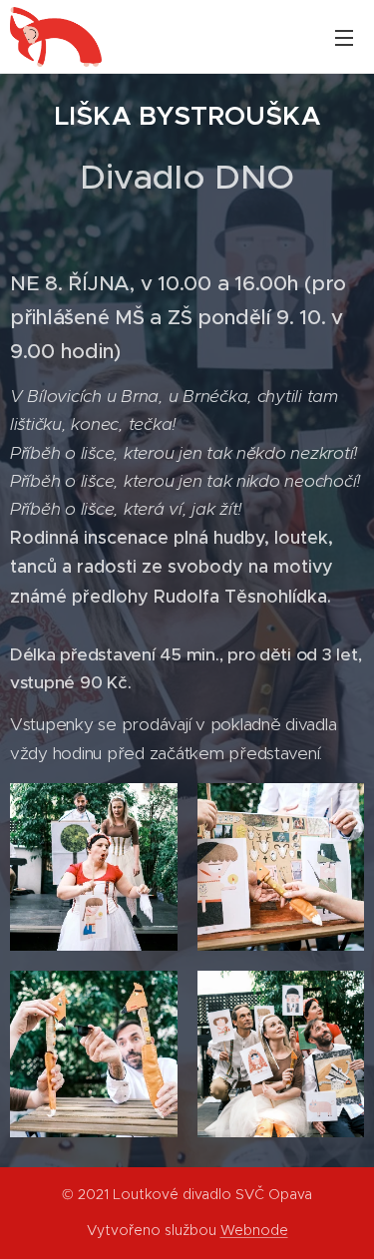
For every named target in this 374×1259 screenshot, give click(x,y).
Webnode (254, 1230)
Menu (344, 37)
